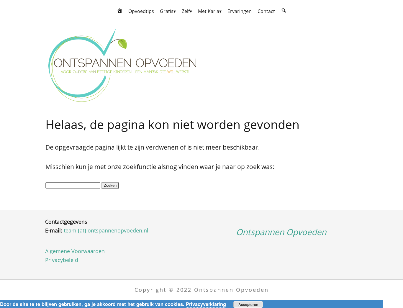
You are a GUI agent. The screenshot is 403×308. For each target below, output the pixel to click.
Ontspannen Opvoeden (281, 231)
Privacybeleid (61, 259)
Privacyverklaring (206, 303)
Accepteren (248, 304)
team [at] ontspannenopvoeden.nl (106, 230)
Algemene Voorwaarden (75, 251)
